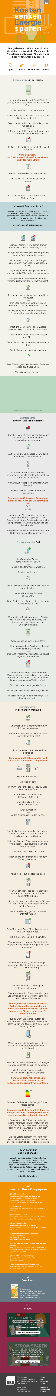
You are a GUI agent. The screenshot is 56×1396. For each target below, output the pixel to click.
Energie (28, 22)
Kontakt (43, 1392)
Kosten (28, 10)
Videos (46, 69)
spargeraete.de (41, 1142)
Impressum (44, 1387)
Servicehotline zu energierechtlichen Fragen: (24, 1233)
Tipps (10, 69)
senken (28, 16)
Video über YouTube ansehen (28, 1332)
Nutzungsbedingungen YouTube (29, 1327)
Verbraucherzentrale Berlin (18, 1235)
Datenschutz (45, 1389)
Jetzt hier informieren (28, 1176)
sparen (28, 28)
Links (22, 69)
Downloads (34, 69)
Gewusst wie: (26, 1289)
